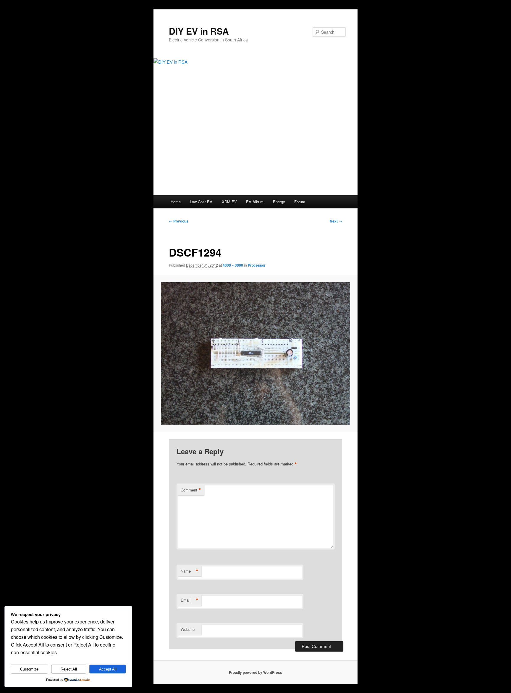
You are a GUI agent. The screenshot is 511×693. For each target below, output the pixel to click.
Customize (29, 669)
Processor (257, 265)
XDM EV (229, 201)
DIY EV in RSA (199, 31)
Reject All (69, 669)
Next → (336, 221)
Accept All (108, 669)
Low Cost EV (201, 201)
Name (189, 571)
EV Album (254, 201)
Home (176, 201)
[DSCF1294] (255, 353)
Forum (299, 201)
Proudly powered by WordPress (255, 672)
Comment (191, 490)
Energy (279, 201)
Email (189, 600)
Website (188, 629)
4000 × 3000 (233, 265)
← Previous (178, 221)
